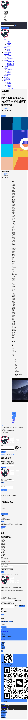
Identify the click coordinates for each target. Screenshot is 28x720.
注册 (12, 454)
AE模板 (6, 108)
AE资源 (6, 40)
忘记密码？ (4, 454)
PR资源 (5, 47)
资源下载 (6, 11)
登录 (2, 28)
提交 (2, 571)
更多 (5, 80)
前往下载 (3, 115)
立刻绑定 (3, 526)
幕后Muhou (12, 705)
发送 (5, 467)
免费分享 (6, 13)
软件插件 (6, 68)
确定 (2, 528)
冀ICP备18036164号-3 (7, 707)
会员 (5, 20)
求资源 (5, 14)
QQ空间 (11, 621)
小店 (5, 16)
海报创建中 (3, 627)
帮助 (5, 19)
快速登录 (3, 451)
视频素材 (6, 60)
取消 (2, 467)
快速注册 (6, 28)
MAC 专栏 (6, 54)
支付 (2, 521)
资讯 (5, 17)
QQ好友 (6, 621)
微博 (2, 621)
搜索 (2, 482)
